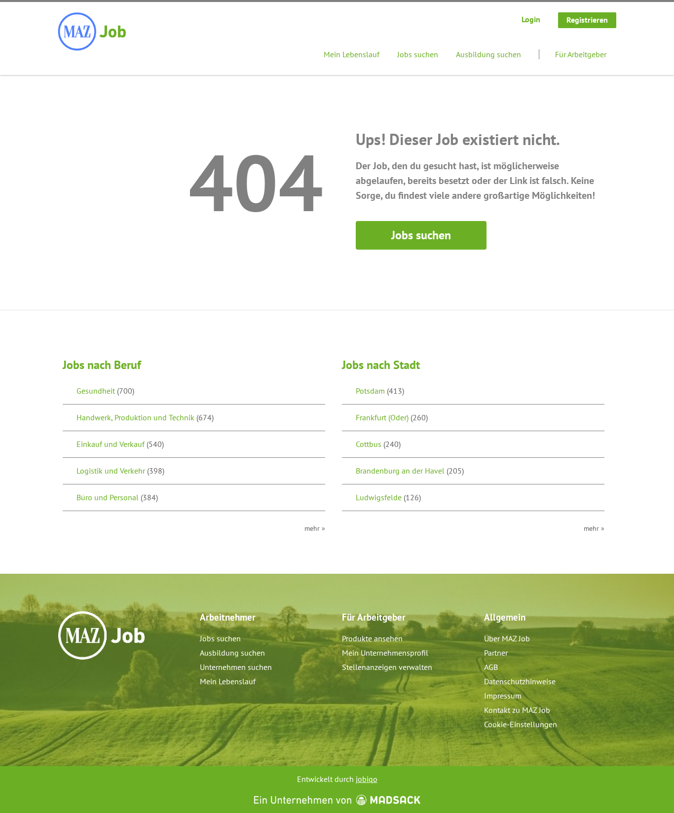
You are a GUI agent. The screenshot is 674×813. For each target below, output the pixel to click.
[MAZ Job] (92, 32)
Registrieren (587, 20)
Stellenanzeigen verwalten (387, 667)
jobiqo (366, 779)
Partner (496, 653)
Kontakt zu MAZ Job (517, 710)
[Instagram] (82, 680)
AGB (491, 667)
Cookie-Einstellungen (520, 724)
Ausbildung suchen (488, 54)
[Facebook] (66, 680)
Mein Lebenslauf (351, 54)
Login (531, 19)
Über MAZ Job (507, 638)
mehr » (314, 528)
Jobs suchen (417, 54)
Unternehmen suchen (236, 667)
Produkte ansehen (372, 638)
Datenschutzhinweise (520, 681)
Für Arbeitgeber (580, 54)
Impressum (503, 696)
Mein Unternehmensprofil (385, 653)
